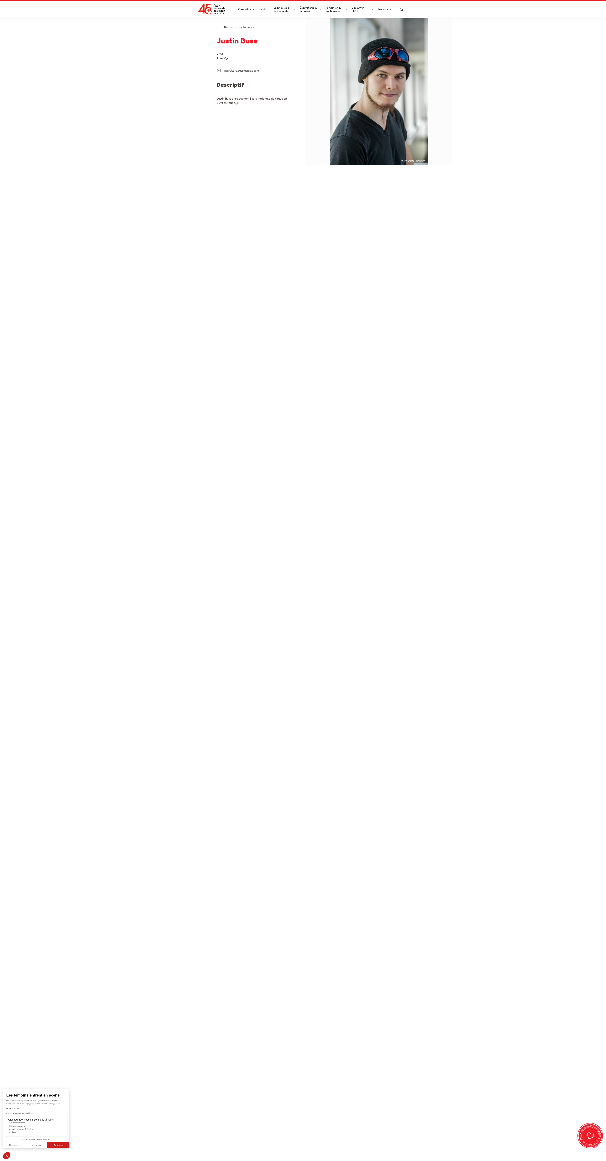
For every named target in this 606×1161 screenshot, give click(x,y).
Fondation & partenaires (333, 9)
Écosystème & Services (308, 9)
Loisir (262, 9)
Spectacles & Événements (282, 9)
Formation (244, 9)
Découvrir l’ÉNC (358, 9)
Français (383, 9)
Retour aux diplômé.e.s (239, 27)
